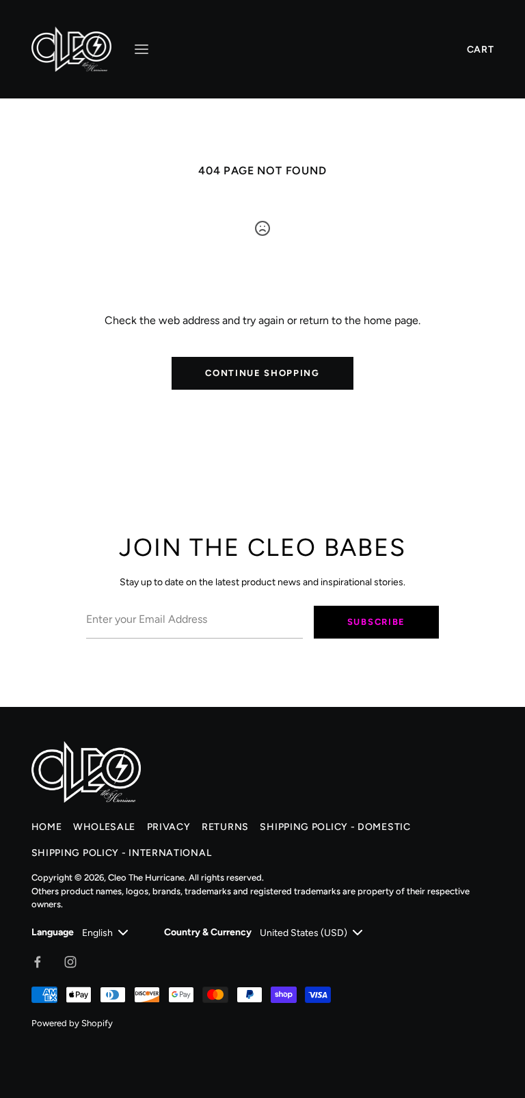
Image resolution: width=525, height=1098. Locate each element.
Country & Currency (208, 932)
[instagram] (70, 962)
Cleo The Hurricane (146, 877)
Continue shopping (262, 373)
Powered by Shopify (72, 1023)
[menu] (141, 49)
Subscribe (376, 622)
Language (52, 932)
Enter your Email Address (139, 596)
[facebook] (37, 962)
